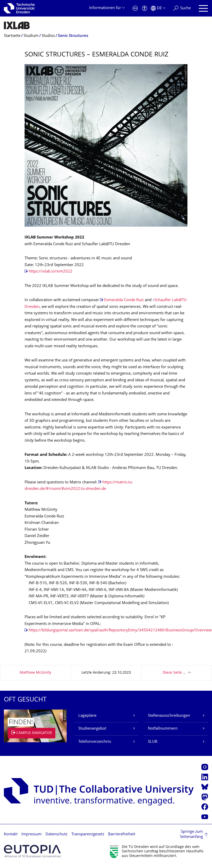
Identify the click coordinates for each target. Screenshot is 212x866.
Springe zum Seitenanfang (191, 834)
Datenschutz (56, 834)
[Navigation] (203, 8)
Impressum (31, 834)
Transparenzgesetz (87, 834)
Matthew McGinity (35, 672)
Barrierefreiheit (121, 834)
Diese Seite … (174, 672)
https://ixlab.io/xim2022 (50, 272)
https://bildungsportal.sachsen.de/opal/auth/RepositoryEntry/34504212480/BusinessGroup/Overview (120, 630)
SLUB (152, 742)
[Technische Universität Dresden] (19, 8)
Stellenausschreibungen (169, 716)
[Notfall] (135, 8)
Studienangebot (92, 729)
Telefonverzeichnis (94, 742)
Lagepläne (87, 716)
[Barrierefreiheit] (144, 8)
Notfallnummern (163, 729)
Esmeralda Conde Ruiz (124, 300)
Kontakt (11, 834)
